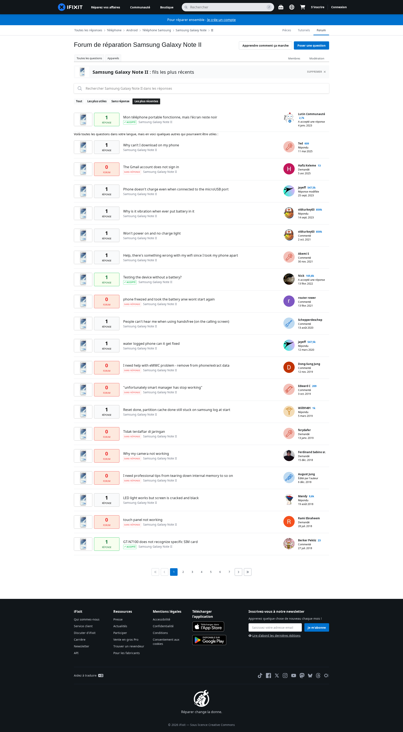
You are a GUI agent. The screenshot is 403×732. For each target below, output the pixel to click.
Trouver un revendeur (128, 646)
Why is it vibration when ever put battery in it (158, 211)
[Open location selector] (292, 7)
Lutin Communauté (311, 114)
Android (132, 30)
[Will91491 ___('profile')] (289, 411)
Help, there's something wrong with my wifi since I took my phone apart (180, 255)
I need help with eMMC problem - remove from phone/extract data (176, 365)
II (212, 30)
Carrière (79, 639)
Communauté (140, 7)
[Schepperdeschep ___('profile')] (289, 323)
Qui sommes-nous (86, 619)
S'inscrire (317, 7)
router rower (307, 298)
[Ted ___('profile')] (289, 146)
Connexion (339, 7)
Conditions (160, 633)
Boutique (166, 7)
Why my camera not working (146, 453)
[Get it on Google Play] (209, 640)
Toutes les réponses (88, 30)
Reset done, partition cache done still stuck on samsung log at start (176, 409)
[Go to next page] (238, 572)
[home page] (70, 7)
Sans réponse (120, 101)
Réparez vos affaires (105, 7)
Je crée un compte (221, 19)
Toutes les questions (89, 58)
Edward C (304, 386)
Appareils (113, 58)
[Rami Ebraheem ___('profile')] (289, 521)
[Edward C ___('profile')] (289, 389)
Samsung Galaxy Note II (155, 122)
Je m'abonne (317, 628)
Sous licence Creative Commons (212, 725)
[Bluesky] (310, 675)
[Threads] (318, 675)
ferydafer (304, 430)
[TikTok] (260, 675)
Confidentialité (163, 626)
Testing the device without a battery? (152, 277)
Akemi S (303, 254)
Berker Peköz (307, 540)
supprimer (314, 71)
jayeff (302, 187)
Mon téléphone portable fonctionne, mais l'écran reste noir (170, 117)
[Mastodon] (302, 675)
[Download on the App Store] (208, 627)
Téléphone (114, 30)
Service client (83, 626)
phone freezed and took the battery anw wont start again (169, 299)
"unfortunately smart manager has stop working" (162, 387)
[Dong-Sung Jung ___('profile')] (289, 367)
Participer (120, 633)
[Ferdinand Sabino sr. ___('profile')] (289, 455)
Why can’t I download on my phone (151, 145)
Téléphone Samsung (156, 30)
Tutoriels (304, 30)
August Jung (306, 474)
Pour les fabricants (126, 653)
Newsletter (81, 646)
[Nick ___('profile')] (289, 279)
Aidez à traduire (85, 675)
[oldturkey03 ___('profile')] (289, 213)
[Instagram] (285, 675)
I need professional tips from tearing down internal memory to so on (178, 475)
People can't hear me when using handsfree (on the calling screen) (176, 321)
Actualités (120, 626)
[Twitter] (276, 675)
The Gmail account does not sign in (151, 167)
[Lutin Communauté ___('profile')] (289, 117)
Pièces (286, 30)
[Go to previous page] (164, 572)
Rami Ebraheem (309, 518)
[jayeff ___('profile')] (289, 191)
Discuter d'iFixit (85, 633)
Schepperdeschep (310, 320)
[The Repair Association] (326, 675)
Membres (294, 58)
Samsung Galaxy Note (191, 30)
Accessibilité (161, 619)
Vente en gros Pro (125, 639)
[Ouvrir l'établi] (281, 7)
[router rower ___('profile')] (289, 301)
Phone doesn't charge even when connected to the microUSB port (176, 189)
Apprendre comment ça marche (265, 45)
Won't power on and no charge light (152, 233)
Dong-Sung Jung (309, 364)
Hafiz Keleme (307, 165)
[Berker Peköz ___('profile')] (289, 543)
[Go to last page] (247, 572)
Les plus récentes (146, 101)
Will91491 (304, 408)
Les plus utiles (96, 101)
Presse (118, 619)
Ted (300, 143)
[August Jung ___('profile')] (289, 477)
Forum (321, 30)
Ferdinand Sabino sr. (312, 452)
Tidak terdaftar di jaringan (144, 431)
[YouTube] (293, 675)
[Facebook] (268, 675)
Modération (316, 58)
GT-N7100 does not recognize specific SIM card (160, 541)
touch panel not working (142, 519)
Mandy (302, 496)
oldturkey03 (306, 209)
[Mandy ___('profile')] (289, 499)
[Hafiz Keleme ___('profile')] (289, 168)
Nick (301, 276)
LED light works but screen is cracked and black (161, 498)
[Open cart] (302, 7)
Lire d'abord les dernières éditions (276, 636)
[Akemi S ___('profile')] (289, 257)
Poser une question (311, 45)
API (76, 653)
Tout (79, 101)
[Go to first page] (155, 572)
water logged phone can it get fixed (151, 343)
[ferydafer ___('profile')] (289, 433)
